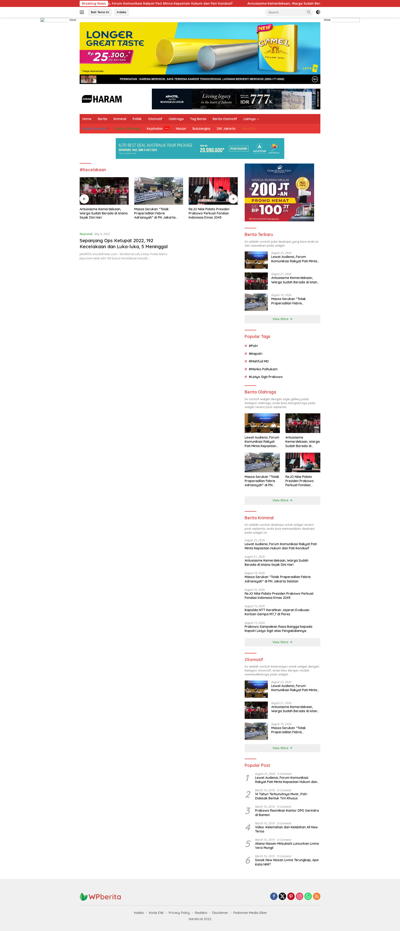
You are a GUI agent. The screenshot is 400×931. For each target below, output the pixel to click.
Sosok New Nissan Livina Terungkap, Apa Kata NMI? (287, 862)
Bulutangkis (201, 129)
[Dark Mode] (318, 12)
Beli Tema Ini (100, 12)
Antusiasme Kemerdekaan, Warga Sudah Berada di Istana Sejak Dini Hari (270, 3)
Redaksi (201, 913)
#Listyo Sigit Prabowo (266, 377)
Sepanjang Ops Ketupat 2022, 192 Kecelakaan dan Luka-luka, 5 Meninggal (124, 243)
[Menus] (83, 12)
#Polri (253, 346)
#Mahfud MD (259, 361)
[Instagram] (299, 897)
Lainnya (250, 119)
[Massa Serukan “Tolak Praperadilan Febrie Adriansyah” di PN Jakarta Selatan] (158, 191)
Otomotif (155, 119)
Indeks (121, 12)
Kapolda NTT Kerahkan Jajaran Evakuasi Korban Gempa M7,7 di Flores (277, 612)
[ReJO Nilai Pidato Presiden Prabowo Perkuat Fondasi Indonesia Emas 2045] (213, 191)
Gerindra (249, 129)
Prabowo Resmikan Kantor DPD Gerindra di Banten (287, 812)
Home (86, 119)
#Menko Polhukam (263, 369)
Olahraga (176, 119)
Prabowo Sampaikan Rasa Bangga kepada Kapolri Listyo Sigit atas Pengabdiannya (278, 629)
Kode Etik (156, 913)
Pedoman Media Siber (250, 913)
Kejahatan (155, 129)
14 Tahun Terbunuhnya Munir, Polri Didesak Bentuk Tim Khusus (281, 796)
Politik (137, 119)
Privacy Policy (179, 913)
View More (280, 319)
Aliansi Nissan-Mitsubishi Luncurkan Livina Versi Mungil (287, 845)
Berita (102, 119)
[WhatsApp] (308, 897)
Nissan (181, 129)
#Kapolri (255, 354)
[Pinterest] (291, 897)
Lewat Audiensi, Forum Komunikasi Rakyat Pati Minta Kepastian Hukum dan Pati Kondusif (122, 3)
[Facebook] (274, 897)
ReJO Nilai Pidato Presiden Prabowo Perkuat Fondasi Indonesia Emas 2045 (209, 213)
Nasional (86, 234)
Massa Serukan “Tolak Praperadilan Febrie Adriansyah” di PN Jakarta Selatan (154, 213)
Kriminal (120, 119)
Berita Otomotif (225, 119)
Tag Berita (198, 119)
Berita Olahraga (127, 129)
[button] (308, 12)
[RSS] (316, 897)
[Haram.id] (101, 98)
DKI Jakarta (226, 129)
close (72, 20)
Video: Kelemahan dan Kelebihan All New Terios (286, 829)
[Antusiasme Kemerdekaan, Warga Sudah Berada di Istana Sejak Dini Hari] (104, 191)
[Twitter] (282, 897)
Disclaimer (220, 913)
